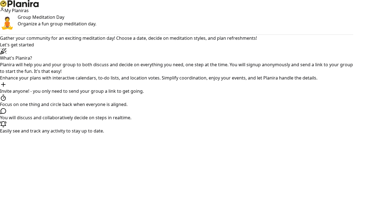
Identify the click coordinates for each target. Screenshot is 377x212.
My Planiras (16, 10)
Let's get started (17, 45)
